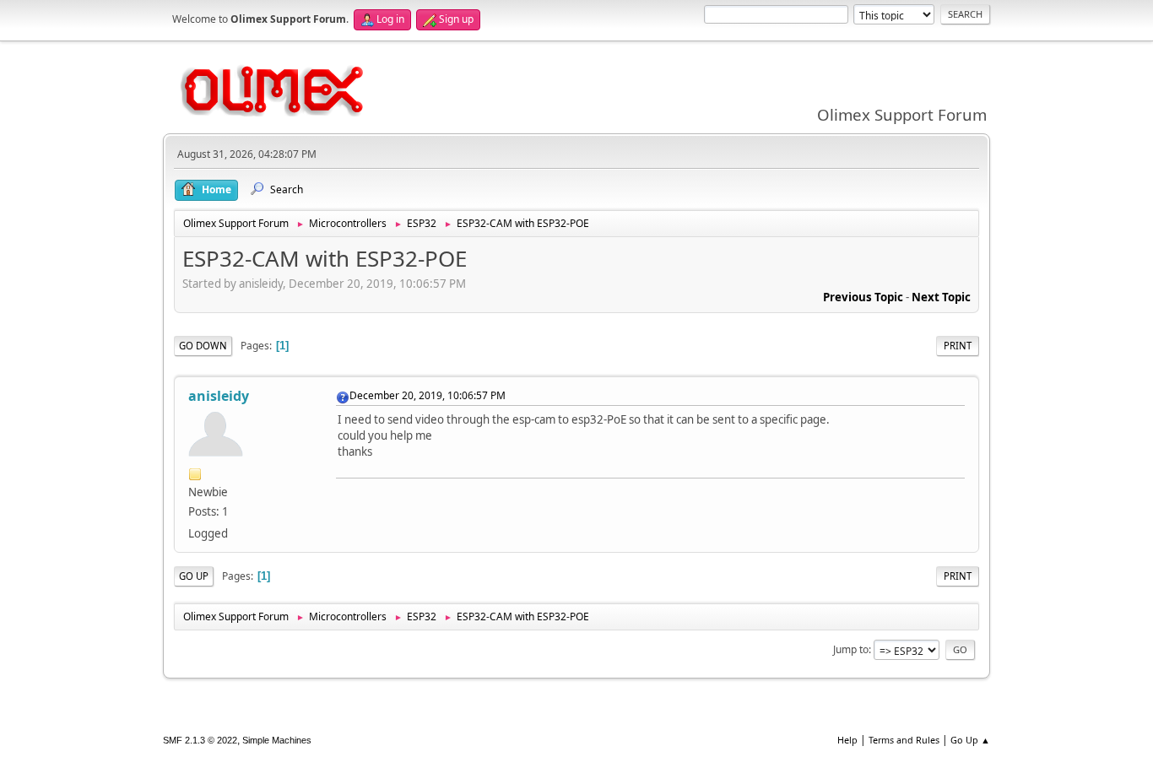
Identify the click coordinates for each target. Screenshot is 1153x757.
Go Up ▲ (970, 739)
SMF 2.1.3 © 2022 (200, 740)
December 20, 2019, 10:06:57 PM (427, 395)
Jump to (851, 649)
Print (958, 345)
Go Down (203, 345)
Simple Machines (276, 740)
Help (847, 739)
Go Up (193, 576)
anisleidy (218, 396)
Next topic (941, 297)
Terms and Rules (904, 739)
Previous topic (863, 297)
